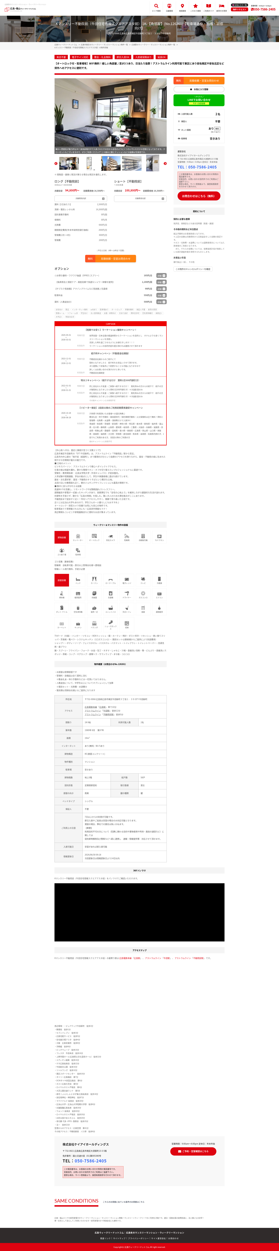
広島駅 (102, 707)
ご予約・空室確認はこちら (195, 1151)
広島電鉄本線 (91, 707)
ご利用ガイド (208, 11)
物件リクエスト (239, 9)
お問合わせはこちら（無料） (199, 196)
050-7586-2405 (265, 9)
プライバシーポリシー (138, 1238)
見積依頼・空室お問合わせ (115, 258)
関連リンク (105, 1238)
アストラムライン (93, 710)
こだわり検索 (195, 11)
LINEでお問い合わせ (199, 101)
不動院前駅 (108, 714)
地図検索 (182, 11)
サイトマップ (119, 1238)
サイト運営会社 (158, 1238)
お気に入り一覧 (241, 5)
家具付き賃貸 (221, 11)
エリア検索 (156, 11)
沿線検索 (169, 11)
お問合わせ (173, 1238)
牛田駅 (106, 710)
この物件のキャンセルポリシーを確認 (193, 269)
